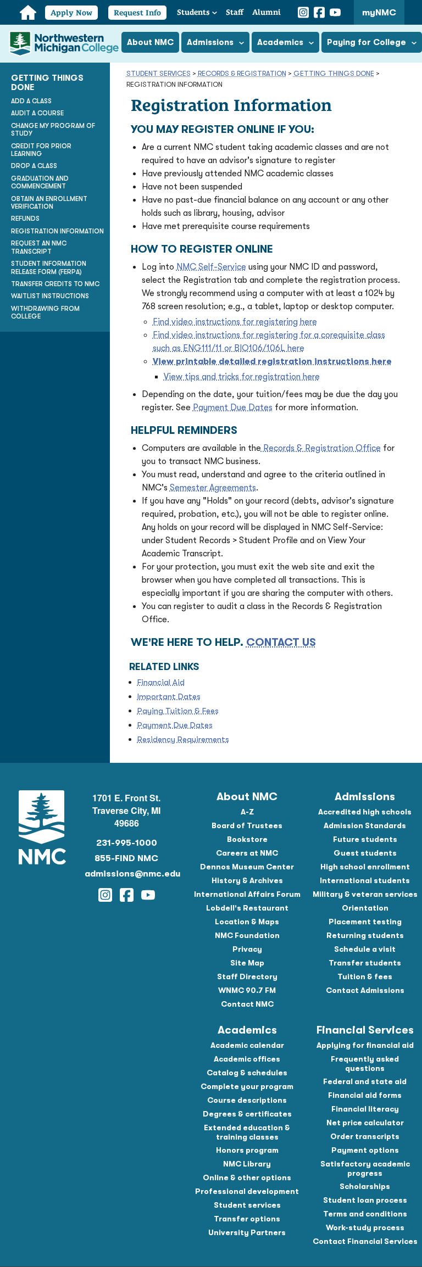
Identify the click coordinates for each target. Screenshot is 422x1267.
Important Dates (169, 696)
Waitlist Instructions (50, 296)
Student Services (158, 73)
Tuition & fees (364, 976)
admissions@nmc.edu (127, 874)
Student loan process (365, 1200)
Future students (365, 839)
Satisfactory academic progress (365, 1168)
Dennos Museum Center (247, 866)
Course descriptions (247, 1100)
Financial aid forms (365, 1095)
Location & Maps (247, 921)
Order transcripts (364, 1136)
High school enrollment (365, 866)
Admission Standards (365, 825)
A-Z (247, 811)
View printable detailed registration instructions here (272, 361)
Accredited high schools (365, 811)
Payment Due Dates (233, 407)
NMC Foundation (247, 935)
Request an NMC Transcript (38, 247)
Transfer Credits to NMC (55, 284)
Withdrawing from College (45, 312)
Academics (247, 1030)
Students (193, 12)
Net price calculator (365, 1122)
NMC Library (247, 1163)
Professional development (247, 1191)
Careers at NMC (247, 853)
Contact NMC (247, 1004)
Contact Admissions (365, 990)
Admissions (365, 796)
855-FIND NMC (126, 858)
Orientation (365, 907)
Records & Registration (242, 73)
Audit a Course (37, 113)
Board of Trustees (247, 825)
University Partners (247, 1232)
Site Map (247, 962)
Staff (234, 12)
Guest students (365, 853)
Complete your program (247, 1086)
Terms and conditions (365, 1213)
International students (365, 880)
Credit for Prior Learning (41, 150)
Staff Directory (247, 976)
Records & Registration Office (321, 448)
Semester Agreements (213, 488)
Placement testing (365, 921)
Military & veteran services (365, 894)
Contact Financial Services (365, 1241)
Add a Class (31, 101)
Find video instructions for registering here (235, 322)
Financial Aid (161, 682)
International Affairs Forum (247, 894)
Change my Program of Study (53, 129)
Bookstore (247, 839)
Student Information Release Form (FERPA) (48, 267)
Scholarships (365, 1186)
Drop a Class (34, 166)
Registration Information (57, 231)
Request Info (137, 12)
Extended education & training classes (247, 1132)
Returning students (365, 935)
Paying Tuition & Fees (178, 711)
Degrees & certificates (247, 1113)
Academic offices (247, 1058)
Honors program (247, 1150)
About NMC (246, 796)
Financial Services (365, 1030)
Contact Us (281, 642)
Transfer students (365, 962)
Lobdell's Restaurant (247, 907)
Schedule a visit (365, 949)
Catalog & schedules (247, 1072)
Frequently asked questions (365, 1063)
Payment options (365, 1150)
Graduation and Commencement (40, 182)
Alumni (266, 12)
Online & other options (247, 1177)
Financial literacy (365, 1108)
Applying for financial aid (365, 1045)
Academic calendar (247, 1045)
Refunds (25, 218)
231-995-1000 (126, 843)
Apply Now (71, 12)
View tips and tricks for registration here (242, 377)
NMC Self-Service (211, 267)
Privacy (247, 949)
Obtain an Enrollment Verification (49, 202)
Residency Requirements (183, 739)
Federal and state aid (365, 1081)
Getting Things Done (333, 73)
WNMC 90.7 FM (247, 990)
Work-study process (365, 1227)
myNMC (379, 13)
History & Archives (247, 880)
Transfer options (247, 1218)
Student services (247, 1205)
